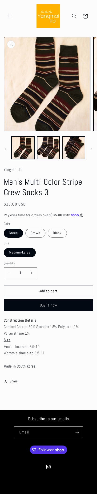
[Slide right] (92, 149)
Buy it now (48, 305)
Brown (35, 233)
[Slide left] (5, 149)
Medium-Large (20, 252)
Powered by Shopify (61, 491)
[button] (9, 16)
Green (13, 233)
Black (57, 233)
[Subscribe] (77, 432)
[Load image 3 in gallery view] (73, 147)
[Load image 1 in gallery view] (23, 147)
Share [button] (13, 381)
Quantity (9, 263)
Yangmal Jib (42, 491)
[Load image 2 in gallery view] (48, 147)
